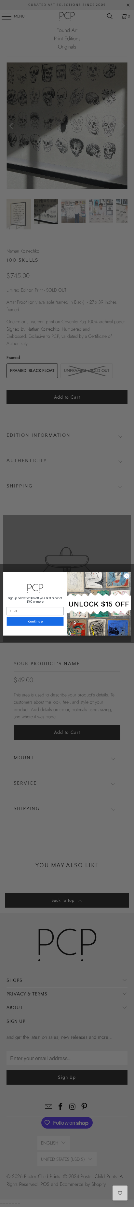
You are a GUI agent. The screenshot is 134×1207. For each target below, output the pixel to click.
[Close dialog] (126, 576)
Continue (35, 621)
